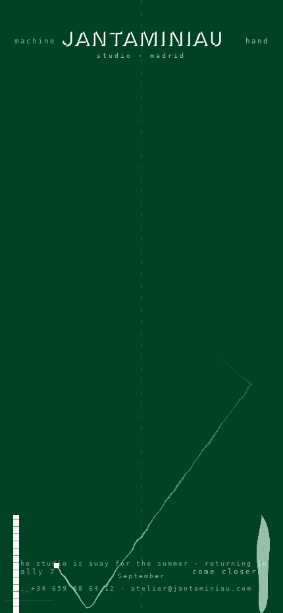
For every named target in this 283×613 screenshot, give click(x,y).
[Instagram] (141, 325)
